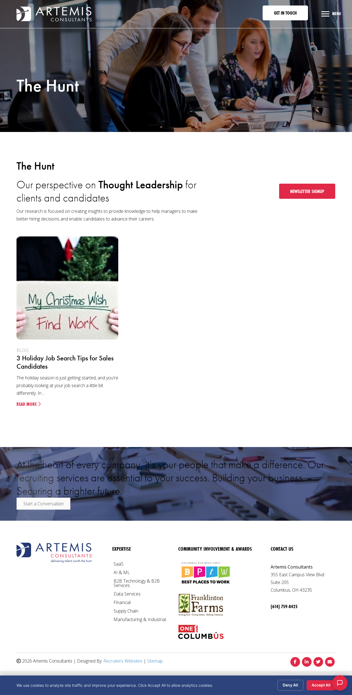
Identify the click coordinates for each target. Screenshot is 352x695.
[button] (285, 12)
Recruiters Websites (122, 661)
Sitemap (155, 661)
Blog (22, 350)
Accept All (321, 685)
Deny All (290, 685)
